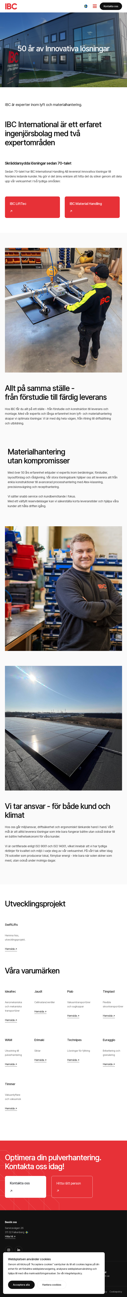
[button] (86, 6)
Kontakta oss (111, 6)
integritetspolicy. (73, 1273)
